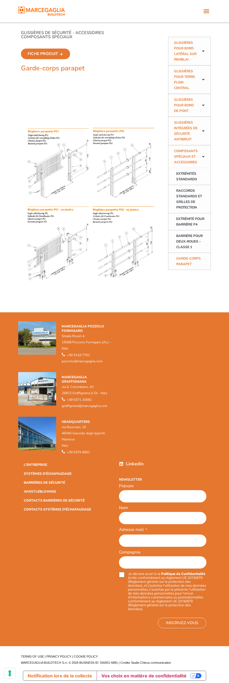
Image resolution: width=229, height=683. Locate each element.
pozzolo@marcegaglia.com (82, 361)
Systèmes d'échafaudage (47, 473)
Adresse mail (133, 530)
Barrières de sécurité (44, 482)
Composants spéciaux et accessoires (186, 156)
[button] (206, 11)
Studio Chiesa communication (151, 662)
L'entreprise (35, 464)
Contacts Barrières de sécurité (54, 500)
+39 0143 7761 (78, 355)
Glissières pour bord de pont (184, 105)
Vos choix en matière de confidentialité (144, 676)
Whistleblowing (40, 491)
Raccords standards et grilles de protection (189, 199)
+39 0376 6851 (78, 452)
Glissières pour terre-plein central (185, 79)
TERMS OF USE (32, 656)
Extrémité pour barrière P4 (190, 222)
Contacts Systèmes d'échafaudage (57, 509)
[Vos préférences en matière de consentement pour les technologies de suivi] (9, 673)
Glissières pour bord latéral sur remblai (185, 51)
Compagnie (129, 552)
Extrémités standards (186, 176)
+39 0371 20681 (79, 399)
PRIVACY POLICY (58, 656)
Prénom (126, 486)
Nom (123, 508)
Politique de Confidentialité (183, 574)
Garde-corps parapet (188, 261)
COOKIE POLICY (86, 656)
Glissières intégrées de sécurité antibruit (185, 131)
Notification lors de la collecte (60, 676)
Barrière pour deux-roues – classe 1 (189, 241)
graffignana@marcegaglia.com (84, 406)
